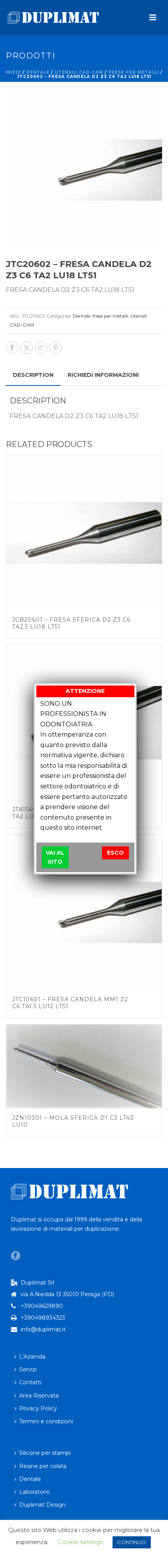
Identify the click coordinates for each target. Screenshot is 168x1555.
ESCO (115, 852)
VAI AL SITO (55, 857)
